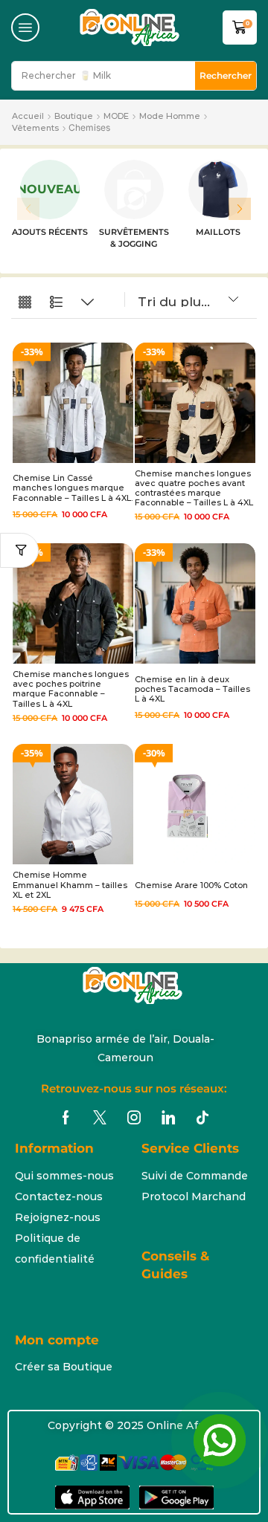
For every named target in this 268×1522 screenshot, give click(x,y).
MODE (116, 116)
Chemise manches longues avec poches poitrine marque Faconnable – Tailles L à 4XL (71, 689)
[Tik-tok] (202, 1117)
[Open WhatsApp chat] (220, 1440)
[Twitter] (99, 1117)
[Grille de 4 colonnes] (25, 302)
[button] (25, 27)
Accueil (28, 116)
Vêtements (35, 128)
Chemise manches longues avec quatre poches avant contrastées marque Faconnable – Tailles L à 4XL (194, 488)
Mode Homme (169, 116)
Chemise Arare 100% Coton (191, 885)
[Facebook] (66, 1117)
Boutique (73, 116)
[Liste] (56, 302)
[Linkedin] (168, 1117)
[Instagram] (134, 1117)
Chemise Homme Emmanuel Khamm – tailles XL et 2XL (70, 884)
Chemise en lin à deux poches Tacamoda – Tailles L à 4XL (192, 689)
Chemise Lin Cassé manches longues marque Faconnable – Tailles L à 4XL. (73, 487)
